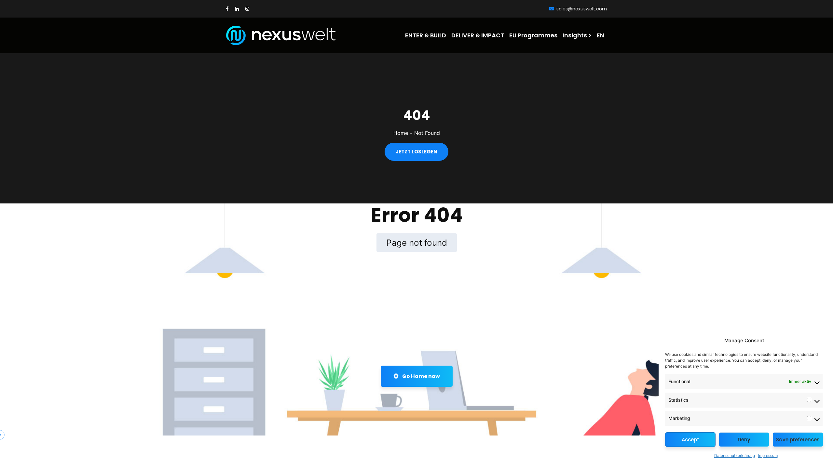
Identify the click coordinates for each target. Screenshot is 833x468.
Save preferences (798, 439)
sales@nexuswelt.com (581, 9)
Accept (690, 439)
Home (400, 133)
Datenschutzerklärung (734, 455)
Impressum (768, 455)
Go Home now (420, 376)
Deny (744, 439)
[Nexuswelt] (262, 35)
